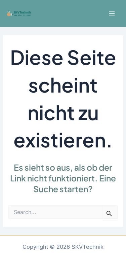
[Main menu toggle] (111, 13)
